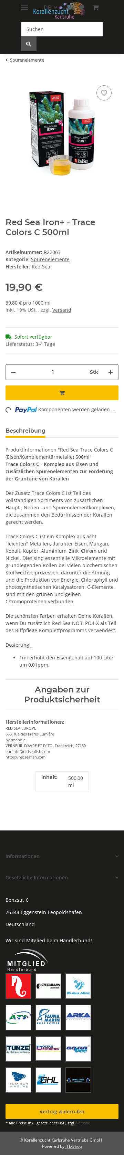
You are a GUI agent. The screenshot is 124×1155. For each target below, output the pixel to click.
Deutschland (20, 924)
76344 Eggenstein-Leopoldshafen (44, 912)
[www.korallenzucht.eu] (59, 10)
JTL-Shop (73, 1146)
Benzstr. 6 (17, 900)
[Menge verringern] (13, 372)
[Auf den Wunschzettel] (104, 92)
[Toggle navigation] (24, 4)
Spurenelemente (50, 259)
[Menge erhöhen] (110, 372)
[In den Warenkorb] (62, 392)
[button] (62, 856)
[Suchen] (29, 43)
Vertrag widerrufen (62, 1111)
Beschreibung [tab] (25, 430)
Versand (61, 310)
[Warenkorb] (96, 7)
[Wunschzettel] (82, 7)
